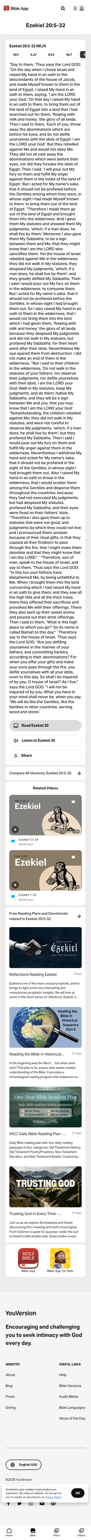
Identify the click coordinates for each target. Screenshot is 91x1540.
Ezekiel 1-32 (31, 895)
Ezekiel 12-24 (32, 839)
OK (78, 1493)
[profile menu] (78, 8)
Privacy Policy (53, 1497)
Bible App (28, 1271)
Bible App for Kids (60, 1271)
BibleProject (26, 844)
